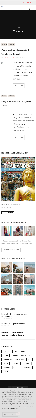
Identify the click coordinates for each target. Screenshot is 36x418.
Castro (5, 355)
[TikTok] (32, 2)
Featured (6, 367)
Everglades (7, 359)
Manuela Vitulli (8, 109)
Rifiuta (6, 414)
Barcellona (26, 355)
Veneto (5, 363)
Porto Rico (19, 359)
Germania (27, 367)
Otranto (17, 367)
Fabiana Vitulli (8, 57)
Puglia (4, 44)
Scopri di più (8, 213)
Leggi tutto (19, 86)
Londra (15, 355)
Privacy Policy (14, 408)
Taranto (11, 44)
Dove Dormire (19, 351)
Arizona (15, 363)
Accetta (14, 414)
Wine (29, 359)
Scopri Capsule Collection (11, 250)
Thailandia (26, 363)
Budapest (6, 351)
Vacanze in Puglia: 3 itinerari (13, 324)
